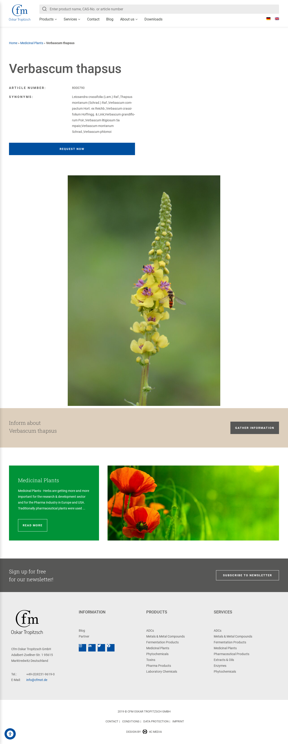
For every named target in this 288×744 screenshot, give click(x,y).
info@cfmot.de (36, 680)
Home (13, 43)
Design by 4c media (144, 731)
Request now (72, 149)
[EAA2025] (10, 733)
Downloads (153, 19)
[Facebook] (111, 647)
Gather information (254, 428)
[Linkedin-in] (92, 647)
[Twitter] (101, 647)
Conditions (131, 721)
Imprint (178, 721)
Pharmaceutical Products (231, 654)
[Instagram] (82, 647)
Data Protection (156, 721)
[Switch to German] (266, 18)
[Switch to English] (274, 18)
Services (70, 19)
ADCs (150, 630)
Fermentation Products (162, 642)
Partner (84, 636)
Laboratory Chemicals (161, 671)
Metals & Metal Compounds (165, 636)
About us (127, 19)
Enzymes (220, 665)
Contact (93, 19)
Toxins (150, 660)
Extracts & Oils (224, 660)
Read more (33, 525)
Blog (109, 19)
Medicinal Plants (31, 43)
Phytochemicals (157, 654)
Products (46, 19)
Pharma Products (158, 665)
